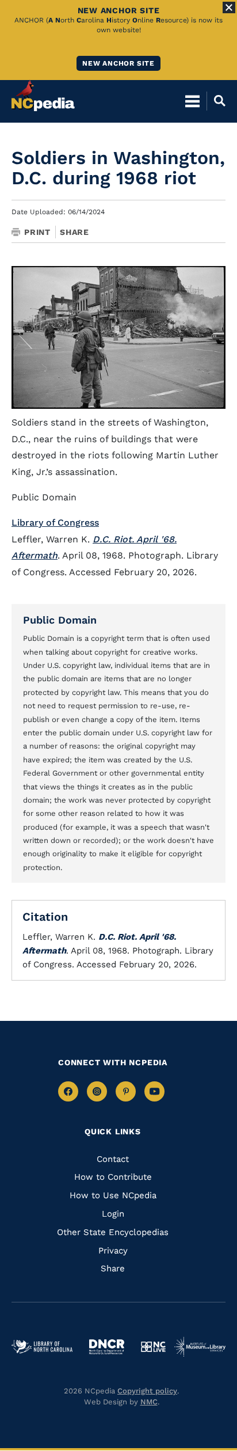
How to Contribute (113, 1177)
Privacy (113, 1250)
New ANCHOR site (118, 63)
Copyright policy (147, 1391)
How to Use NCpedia (113, 1195)
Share (74, 232)
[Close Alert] (229, 7)
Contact (113, 1159)
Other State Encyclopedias (113, 1232)
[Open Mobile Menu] (192, 101)
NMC (149, 1401)
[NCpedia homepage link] (43, 95)
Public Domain (60, 620)
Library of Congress (55, 522)
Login (113, 1214)
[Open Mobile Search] (216, 101)
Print (37, 232)
